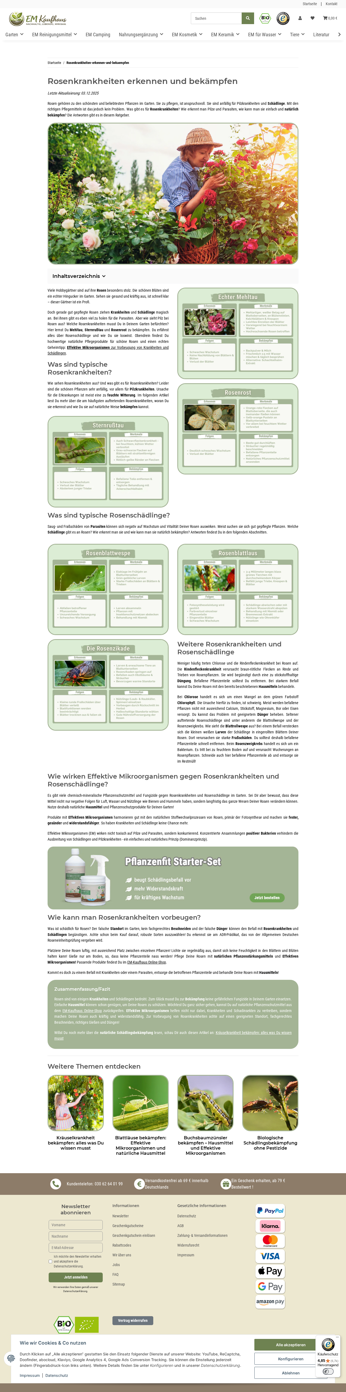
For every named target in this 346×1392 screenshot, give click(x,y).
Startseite (310, 4)
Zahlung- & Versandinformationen (202, 1235)
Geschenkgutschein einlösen (133, 1235)
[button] (300, 18)
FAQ (115, 1274)
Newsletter (120, 1216)
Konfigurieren (291, 1359)
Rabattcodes (121, 1245)
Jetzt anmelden (76, 1277)
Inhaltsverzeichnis (76, 276)
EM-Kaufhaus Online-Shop (146, 962)
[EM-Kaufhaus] (38, 18)
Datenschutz (186, 1216)
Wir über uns (121, 1255)
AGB (180, 1226)
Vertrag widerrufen (133, 1320)
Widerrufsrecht (188, 1245)
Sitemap (118, 1284)
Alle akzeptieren (291, 1344)
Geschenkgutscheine (128, 1226)
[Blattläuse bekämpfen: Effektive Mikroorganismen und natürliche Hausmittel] (140, 1102)
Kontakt (331, 4)
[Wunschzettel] (312, 18)
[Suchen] (248, 18)
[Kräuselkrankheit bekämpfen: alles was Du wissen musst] (76, 1102)
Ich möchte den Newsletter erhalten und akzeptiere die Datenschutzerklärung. (77, 1261)
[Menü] (337, 1338)
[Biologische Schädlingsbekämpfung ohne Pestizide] (270, 1102)
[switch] (328, 1371)
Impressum (185, 1255)
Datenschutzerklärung (75, 1291)
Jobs (116, 1265)
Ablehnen (291, 1373)
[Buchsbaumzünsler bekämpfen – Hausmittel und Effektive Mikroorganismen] (205, 1102)
